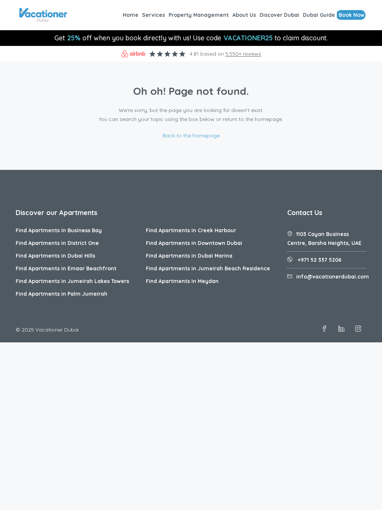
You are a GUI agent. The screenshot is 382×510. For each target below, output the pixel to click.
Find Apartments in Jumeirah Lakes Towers (72, 281)
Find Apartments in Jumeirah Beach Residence (208, 268)
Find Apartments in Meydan (182, 281)
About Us (244, 15)
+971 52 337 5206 (318, 259)
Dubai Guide (319, 15)
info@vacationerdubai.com (332, 276)
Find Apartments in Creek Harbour (191, 230)
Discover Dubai (279, 15)
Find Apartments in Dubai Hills (55, 255)
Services (153, 15)
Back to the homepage (191, 135)
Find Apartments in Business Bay (59, 230)
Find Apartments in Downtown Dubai (194, 243)
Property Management (199, 15)
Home (130, 15)
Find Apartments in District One (57, 243)
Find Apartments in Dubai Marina (189, 255)
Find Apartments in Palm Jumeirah (61, 293)
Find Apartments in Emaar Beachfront (66, 268)
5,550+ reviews (243, 53)
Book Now (351, 15)
